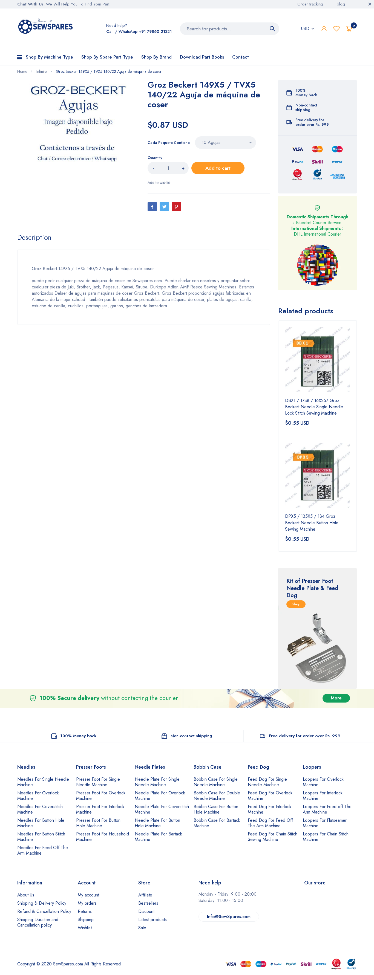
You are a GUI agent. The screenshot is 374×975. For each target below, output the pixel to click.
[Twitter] (164, 206)
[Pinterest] (176, 206)
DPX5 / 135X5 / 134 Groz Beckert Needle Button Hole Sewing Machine (311, 522)
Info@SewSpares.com (229, 916)
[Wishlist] (336, 28)
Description (34, 237)
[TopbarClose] (370, 4)
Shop (296, 604)
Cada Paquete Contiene (169, 142)
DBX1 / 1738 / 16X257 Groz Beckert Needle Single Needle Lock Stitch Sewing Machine (314, 406)
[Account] (324, 28)
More (336, 698)
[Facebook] (152, 206)
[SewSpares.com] (46, 27)
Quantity (155, 157)
